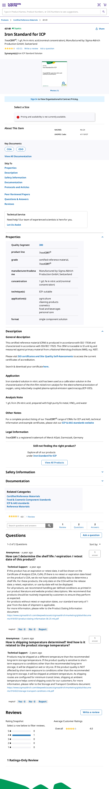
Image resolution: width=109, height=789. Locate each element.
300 (41, 245)
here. (46, 366)
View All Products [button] (54, 462)
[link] (14, 516)
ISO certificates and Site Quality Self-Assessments (45, 356)
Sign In (34, 99)
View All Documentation (18, 156)
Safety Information (15, 177)
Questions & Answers (17, 199)
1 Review (31, 516)
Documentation (13, 182)
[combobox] (54, 11)
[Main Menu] (4, 5)
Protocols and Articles (17, 187)
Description (11, 172)
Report (43, 629)
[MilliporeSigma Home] (14, 5)
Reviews (9, 204)
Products (5, 20)
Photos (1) (54, 90)
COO (21, 149)
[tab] (7, 20)
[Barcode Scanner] (99, 5)
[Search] (103, 11)
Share (101, 28)
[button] (94, 553)
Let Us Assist (14, 224)
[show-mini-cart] (105, 5)
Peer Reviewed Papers (17, 194)
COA (9, 149)
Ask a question (47, 48)
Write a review (31, 48)
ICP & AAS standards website (78, 422)
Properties (10, 167)
